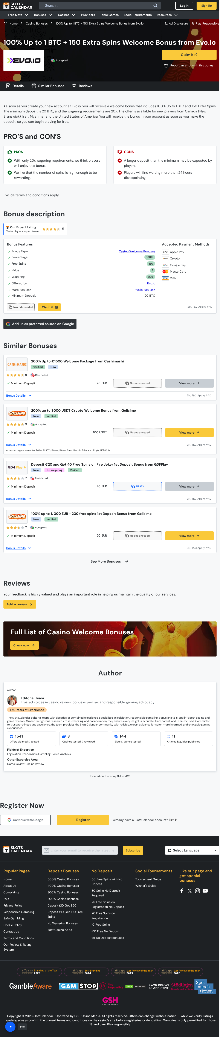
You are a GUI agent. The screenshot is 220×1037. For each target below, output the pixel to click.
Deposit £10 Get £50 (61, 905)
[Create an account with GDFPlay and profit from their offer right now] (200, 499)
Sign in (173, 820)
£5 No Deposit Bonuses (108, 938)
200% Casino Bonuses (63, 899)
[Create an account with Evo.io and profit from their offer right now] (200, 307)
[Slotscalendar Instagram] (199, 890)
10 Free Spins (101, 925)
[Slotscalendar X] (191, 890)
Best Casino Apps (59, 930)
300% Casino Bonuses (63, 892)
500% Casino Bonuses (63, 879)
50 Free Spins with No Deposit (107, 881)
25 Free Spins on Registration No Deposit (108, 904)
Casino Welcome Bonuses (137, 251)
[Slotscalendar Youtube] (206, 890)
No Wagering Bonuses (62, 923)
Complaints (11, 892)
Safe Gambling (13, 918)
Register (83, 820)
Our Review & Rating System (17, 947)
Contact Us (11, 931)
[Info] (10, 1027)
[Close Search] (155, 5)
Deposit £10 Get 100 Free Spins (65, 914)
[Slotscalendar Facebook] (183, 890)
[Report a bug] (189, 65)
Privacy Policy (13, 905)
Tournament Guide (148, 879)
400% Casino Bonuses (63, 886)
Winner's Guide (145, 886)
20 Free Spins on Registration (103, 915)
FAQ (6, 899)
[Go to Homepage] (17, 5)
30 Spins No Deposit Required (106, 893)
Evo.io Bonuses (145, 290)
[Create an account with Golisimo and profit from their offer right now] (200, 445)
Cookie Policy (12, 925)
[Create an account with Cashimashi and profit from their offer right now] (200, 395)
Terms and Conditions (18, 938)
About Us (9, 886)
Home (7, 879)
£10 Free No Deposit (105, 931)
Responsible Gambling (18, 912)
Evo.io (151, 283)
